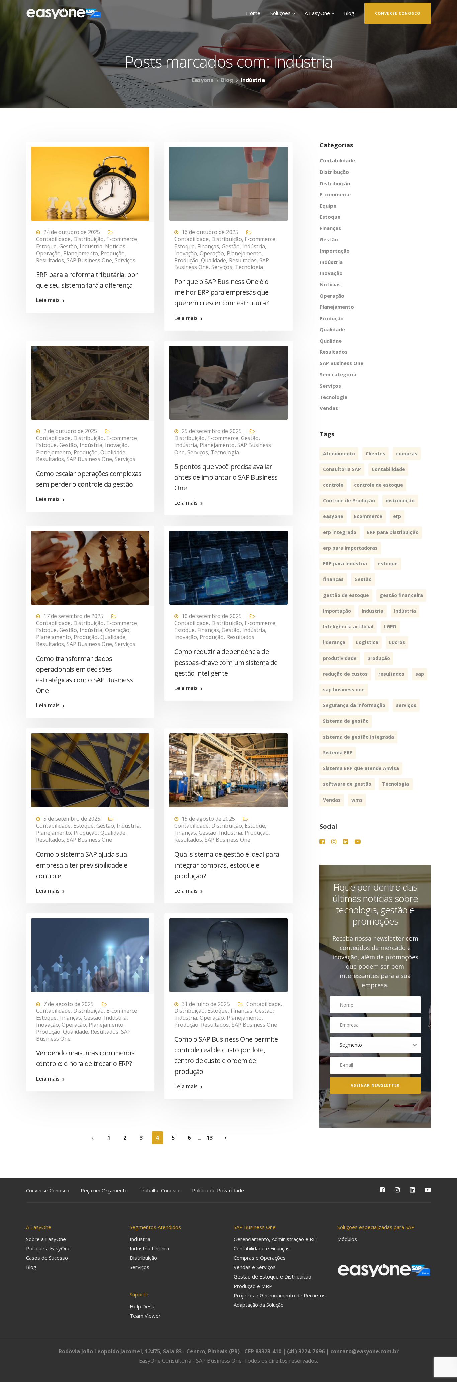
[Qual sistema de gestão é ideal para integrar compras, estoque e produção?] (228, 767)
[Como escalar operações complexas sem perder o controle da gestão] (90, 379)
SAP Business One (89, 260)
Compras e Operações (260, 1257)
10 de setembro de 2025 (212, 616)
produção (378, 658)
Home (253, 13)
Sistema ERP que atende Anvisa (361, 768)
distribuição (400, 500)
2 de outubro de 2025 (70, 431)
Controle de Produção (349, 500)
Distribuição (88, 239)
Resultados (50, 260)
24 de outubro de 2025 (71, 232)
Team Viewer (145, 1315)
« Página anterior (93, 1138)
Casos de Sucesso (47, 1257)
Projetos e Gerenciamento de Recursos (280, 1295)
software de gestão (347, 784)
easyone (333, 516)
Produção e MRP (253, 1286)
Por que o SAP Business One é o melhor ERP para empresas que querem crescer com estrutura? (221, 292)
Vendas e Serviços (255, 1267)
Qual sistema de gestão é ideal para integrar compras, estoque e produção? (226, 865)
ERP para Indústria (345, 563)
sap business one (344, 689)
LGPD (390, 626)
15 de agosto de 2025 (208, 818)
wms (357, 800)
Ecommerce (368, 516)
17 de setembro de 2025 (73, 616)
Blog (349, 13)
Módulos (347, 1239)
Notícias (115, 246)
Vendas (328, 408)
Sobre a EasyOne (46, 1239)
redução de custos (345, 674)
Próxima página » (226, 1138)
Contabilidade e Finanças (262, 1248)
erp (397, 516)
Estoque (46, 246)
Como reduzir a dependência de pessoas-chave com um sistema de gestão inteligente (225, 662)
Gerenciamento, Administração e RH (275, 1239)
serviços (406, 705)
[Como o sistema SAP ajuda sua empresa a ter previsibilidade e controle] (90, 767)
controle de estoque (378, 485)
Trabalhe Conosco (160, 1190)
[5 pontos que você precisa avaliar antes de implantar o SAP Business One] (228, 379)
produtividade (340, 658)
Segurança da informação (354, 705)
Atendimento (339, 453)
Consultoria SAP (342, 469)
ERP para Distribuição (393, 532)
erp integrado (339, 532)
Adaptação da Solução (259, 1304)
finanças (333, 579)
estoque (388, 563)
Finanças (208, 246)
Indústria (91, 246)
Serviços (125, 260)
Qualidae (330, 340)
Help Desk (142, 1306)
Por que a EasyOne (48, 1248)
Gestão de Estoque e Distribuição (272, 1276)
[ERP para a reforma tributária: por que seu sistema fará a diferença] (90, 181)
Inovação (185, 253)
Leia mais (48, 300)
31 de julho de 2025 (206, 1004)
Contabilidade (53, 239)
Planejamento (80, 253)
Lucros (397, 642)
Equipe (327, 205)
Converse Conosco (47, 1190)
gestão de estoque (346, 595)
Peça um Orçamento (104, 1190)
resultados (391, 674)
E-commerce (121, 239)
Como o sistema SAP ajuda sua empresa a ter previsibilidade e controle (81, 865)
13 (210, 1138)
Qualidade (213, 260)
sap (419, 674)
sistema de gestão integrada (358, 737)
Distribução (334, 171)
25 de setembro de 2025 (212, 431)
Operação (48, 253)
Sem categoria (337, 374)
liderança (334, 642)
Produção (113, 253)
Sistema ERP (338, 752)
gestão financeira (401, 595)
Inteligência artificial (348, 626)
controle (333, 485)
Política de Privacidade (218, 1190)
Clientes (375, 453)
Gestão (68, 246)
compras (406, 453)
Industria (372, 611)
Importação (334, 250)
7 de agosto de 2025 (68, 1004)
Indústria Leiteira (149, 1248)
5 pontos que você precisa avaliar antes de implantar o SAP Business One (225, 477)
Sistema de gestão (346, 721)
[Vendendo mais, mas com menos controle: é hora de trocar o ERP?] (90, 952)
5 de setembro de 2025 (71, 818)
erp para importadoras (350, 548)
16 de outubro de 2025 (210, 232)
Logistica (367, 642)
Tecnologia (249, 267)
